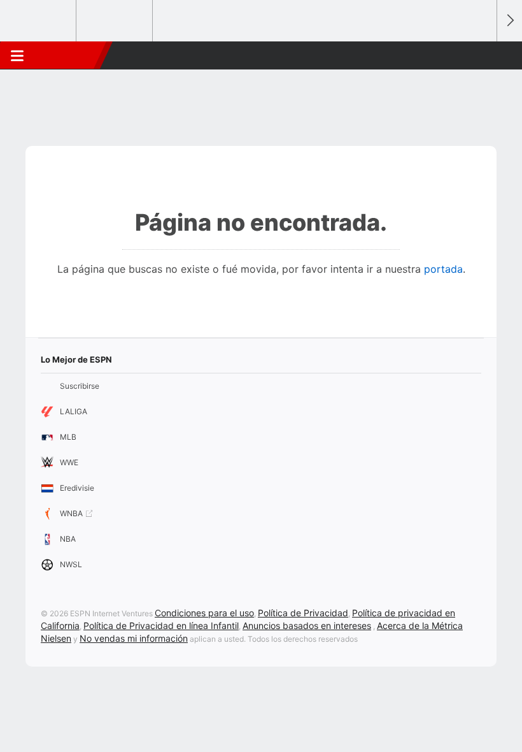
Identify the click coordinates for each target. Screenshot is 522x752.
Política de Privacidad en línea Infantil (161, 625)
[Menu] (17, 55)
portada (443, 269)
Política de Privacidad (303, 612)
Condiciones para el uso (204, 612)
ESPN (66, 55)
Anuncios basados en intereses (307, 625)
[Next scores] (509, 20)
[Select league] (38, 21)
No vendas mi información (134, 638)
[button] (480, 55)
